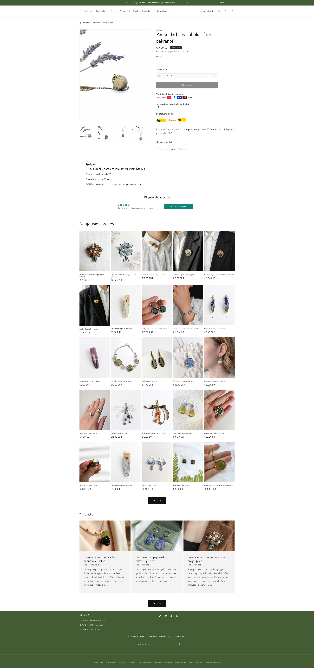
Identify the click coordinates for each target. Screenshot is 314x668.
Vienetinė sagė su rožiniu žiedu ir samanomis (219, 275)
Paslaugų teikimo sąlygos (163, 662)
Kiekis (158, 56)
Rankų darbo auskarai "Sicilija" (183, 433)
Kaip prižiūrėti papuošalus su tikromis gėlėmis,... (153, 559)
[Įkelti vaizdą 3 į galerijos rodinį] (123, 134)
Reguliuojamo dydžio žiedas (88, 433)
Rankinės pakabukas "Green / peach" (154, 433)
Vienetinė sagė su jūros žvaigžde (183, 275)
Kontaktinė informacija (212, 662)
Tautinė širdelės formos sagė (89, 329)
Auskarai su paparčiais (149, 381)
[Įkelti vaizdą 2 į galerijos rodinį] (105, 134)
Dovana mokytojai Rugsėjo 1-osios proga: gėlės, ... (208, 559)
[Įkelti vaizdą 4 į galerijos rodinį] (140, 134)
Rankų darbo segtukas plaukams (121, 329)
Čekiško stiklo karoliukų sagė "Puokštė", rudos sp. (92, 275)
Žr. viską (157, 500)
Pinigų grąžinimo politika (126, 662)
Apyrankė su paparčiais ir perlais (121, 381)
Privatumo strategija (145, 662)
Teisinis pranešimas (195, 662)
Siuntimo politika (180, 662)
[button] (102, 11)
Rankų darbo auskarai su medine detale (155, 329)
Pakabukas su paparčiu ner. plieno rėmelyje (218, 485)
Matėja (102, 662)
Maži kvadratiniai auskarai (181, 485)
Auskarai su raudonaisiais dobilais (215, 381)
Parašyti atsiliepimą (179, 206)
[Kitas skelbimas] (187, 2)
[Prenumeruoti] (179, 644)
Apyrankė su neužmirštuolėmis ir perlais (186, 329)
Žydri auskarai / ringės (149, 485)
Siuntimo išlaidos (162, 52)
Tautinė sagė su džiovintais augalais (153, 275)
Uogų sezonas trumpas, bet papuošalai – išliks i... (100, 559)
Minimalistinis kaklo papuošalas (214, 433)
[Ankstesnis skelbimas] (126, 2)
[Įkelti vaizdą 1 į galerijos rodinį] (88, 134)
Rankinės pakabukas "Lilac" (120, 433)
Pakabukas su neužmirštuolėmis (183, 381)
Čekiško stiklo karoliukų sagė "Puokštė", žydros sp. (124, 276)
